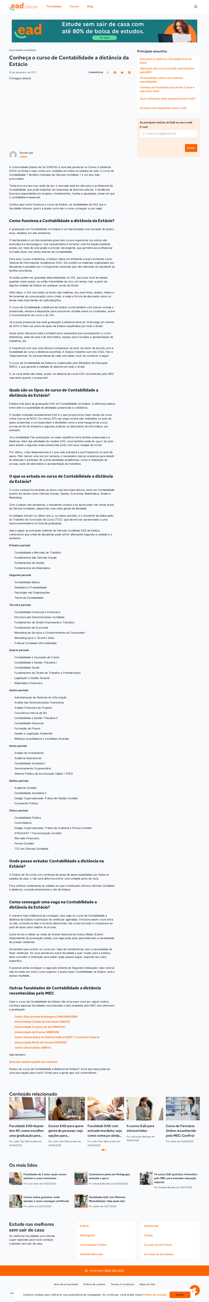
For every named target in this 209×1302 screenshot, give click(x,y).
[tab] (103, 1150)
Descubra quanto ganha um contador (33, 1061)
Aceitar (180, 1294)
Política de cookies (94, 1284)
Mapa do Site (147, 1284)
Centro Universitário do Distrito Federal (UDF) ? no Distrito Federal (56, 1037)
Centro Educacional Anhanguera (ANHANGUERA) (46, 1016)
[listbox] (168, 84)
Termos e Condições (123, 1284)
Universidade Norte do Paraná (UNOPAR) (40, 1042)
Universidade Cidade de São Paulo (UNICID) (42, 1021)
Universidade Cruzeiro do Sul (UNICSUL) (40, 1027)
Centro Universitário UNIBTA (32, 1047)
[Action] (104, 31)
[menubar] (69, 6)
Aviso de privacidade (66, 1284)
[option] (168, 60)
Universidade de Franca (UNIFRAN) (37, 1032)
